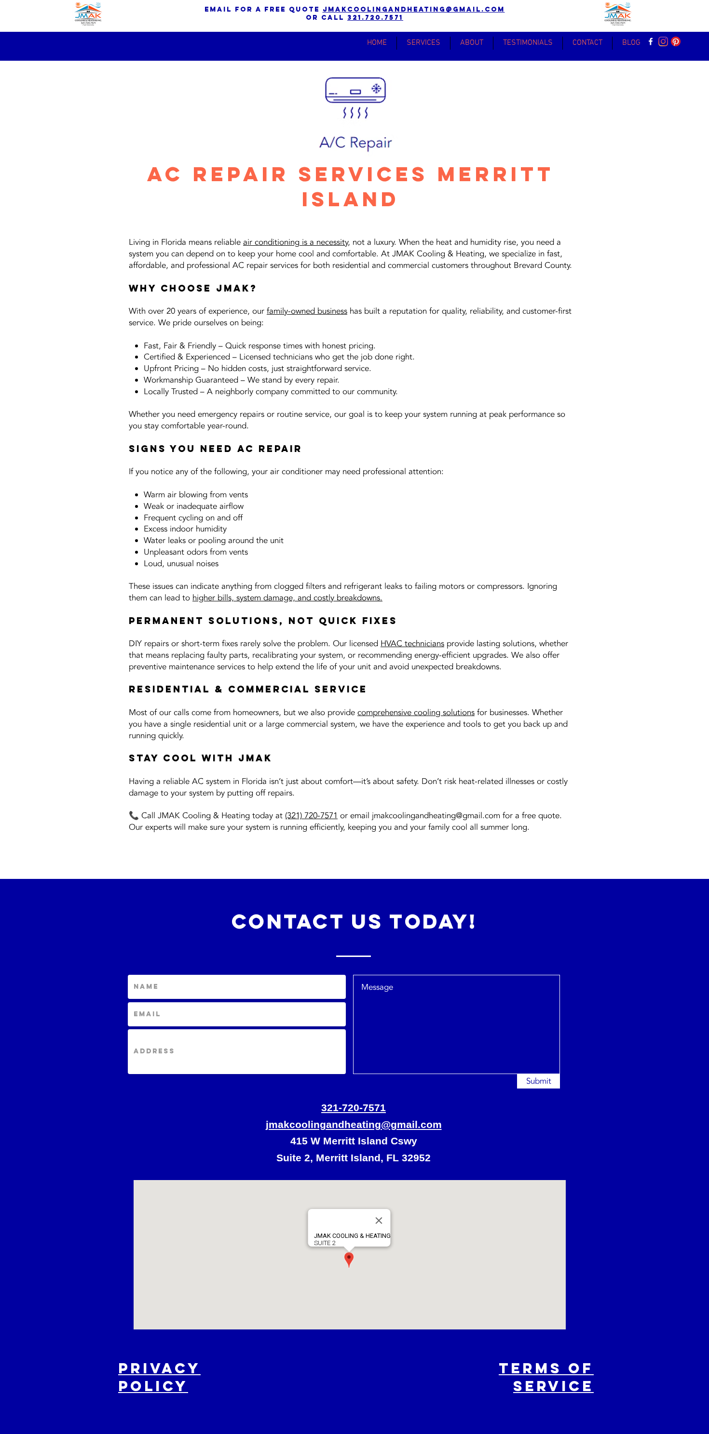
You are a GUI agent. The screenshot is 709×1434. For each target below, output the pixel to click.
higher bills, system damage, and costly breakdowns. (287, 597)
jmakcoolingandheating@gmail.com (414, 9)
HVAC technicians (412, 643)
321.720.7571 (375, 17)
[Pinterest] (676, 41)
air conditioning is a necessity (295, 242)
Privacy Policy (159, 1377)
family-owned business (307, 311)
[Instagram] (663, 41)
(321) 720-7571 (311, 815)
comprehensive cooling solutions (416, 712)
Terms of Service (546, 1377)
